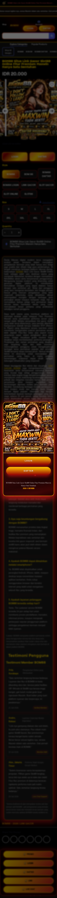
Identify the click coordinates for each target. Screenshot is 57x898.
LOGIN (28, 461)
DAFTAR (28, 471)
